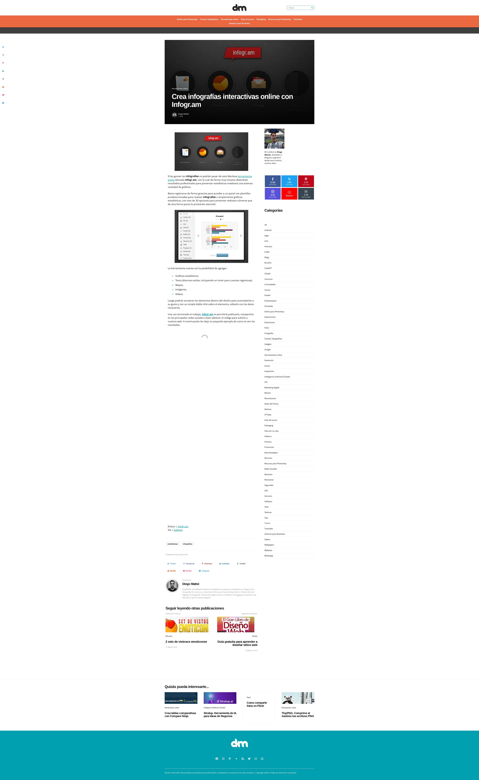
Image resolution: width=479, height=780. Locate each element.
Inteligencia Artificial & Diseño (277, 376)
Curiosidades (270, 284)
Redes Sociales (270, 469)
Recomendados (271, 452)
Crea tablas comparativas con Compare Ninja (180, 715)
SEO (266, 490)
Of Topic (267, 414)
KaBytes (178, 530)
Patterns (268, 436)
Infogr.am (183, 526)
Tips (266, 517)
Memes (267, 393)
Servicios (268, 496)
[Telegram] (236, 758)
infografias (187, 544)
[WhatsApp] (262, 758)
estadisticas (173, 544)
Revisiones (269, 479)
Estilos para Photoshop (187, 19)
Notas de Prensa (271, 403)
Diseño (254, 636)
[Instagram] (223, 758)
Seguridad (268, 485)
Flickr (266, 328)
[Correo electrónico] (255, 758)
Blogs (266, 257)
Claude (267, 273)
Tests (266, 507)
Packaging (261, 19)
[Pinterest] (229, 758)
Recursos (169, 636)
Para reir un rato (271, 431)
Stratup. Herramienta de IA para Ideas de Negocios (220, 715)
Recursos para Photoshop (279, 19)
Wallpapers (269, 545)
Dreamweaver (270, 300)
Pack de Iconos (247, 19)
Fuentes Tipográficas (209, 19)
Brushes (267, 262)
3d (265, 224)
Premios (268, 442)
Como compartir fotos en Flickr (257, 704)
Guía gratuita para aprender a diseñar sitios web (237, 643)
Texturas (268, 512)
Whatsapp (268, 555)
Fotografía (268, 333)
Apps (266, 235)
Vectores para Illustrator (239, 23)
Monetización (270, 398)
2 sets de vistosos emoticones (186, 641)
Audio (267, 252)
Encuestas (268, 306)
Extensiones (269, 322)
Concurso (268, 279)
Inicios (267, 366)
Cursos (267, 290)
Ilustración (268, 360)
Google (267, 349)
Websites (268, 550)
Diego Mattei (183, 114)
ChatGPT (268, 268)
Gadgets (267, 344)
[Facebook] (216, 758)
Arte (266, 241)
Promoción (269, 447)
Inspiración (269, 371)
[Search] (312, 8)
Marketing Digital (271, 387)
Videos (267, 539)
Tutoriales (298, 19)
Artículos (268, 246)
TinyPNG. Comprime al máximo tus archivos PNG (298, 715)
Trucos (267, 523)
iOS (265, 382)
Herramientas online (229, 19)
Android (267, 230)
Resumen (268, 474)
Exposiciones (270, 317)
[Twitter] (249, 758)
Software (268, 501)
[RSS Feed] (242, 758)
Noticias (267, 409)
